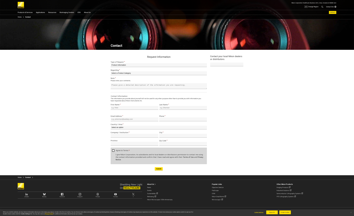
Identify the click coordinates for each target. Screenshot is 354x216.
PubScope (215, 190)
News (149, 187)
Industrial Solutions (283, 190)
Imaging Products (282, 187)
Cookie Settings (258, 212)
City (161, 132)
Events (149, 190)
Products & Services (25, 12)
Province (114, 140)
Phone (162, 116)
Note (113, 78)
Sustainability (151, 193)
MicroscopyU (216, 200)
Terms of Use (188, 157)
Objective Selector (218, 187)
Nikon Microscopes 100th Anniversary (159, 200)
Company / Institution (120, 132)
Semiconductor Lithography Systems (289, 193)
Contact (332, 12)
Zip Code (163, 140)
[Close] (351, 212)
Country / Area (117, 124)
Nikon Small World (218, 197)
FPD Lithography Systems (285, 197)
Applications (40, 12)
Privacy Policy (49, 214)
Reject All (272, 212)
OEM (213, 193)
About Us (87, 12)
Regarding (115, 70)
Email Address (117, 116)
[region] (177, 212)
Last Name (164, 104)
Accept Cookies (285, 212)
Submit (158, 169)
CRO (79, 12)
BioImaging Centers (67, 12)
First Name (116, 104)
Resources (52, 12)
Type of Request (118, 62)
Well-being (150, 197)
